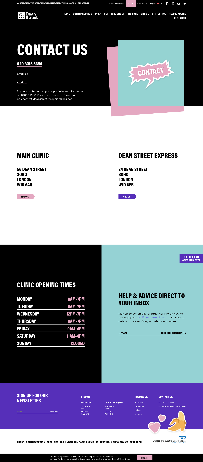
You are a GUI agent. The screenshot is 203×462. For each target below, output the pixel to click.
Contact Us (142, 3)
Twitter (138, 410)
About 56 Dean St (116, 3)
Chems (145, 13)
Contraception (82, 13)
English (153, 3)
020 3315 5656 (29, 63)
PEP (106, 13)
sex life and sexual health (152, 317)
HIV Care (132, 13)
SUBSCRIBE (54, 411)
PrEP (98, 13)
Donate (130, 3)
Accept (144, 458)
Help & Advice (177, 13)
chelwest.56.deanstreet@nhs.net (172, 406)
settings (126, 459)
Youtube (138, 414)
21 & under (117, 13)
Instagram (139, 406)
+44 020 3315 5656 (166, 402)
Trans (66, 13)
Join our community (173, 332)
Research (180, 18)
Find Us (22, 82)
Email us (22, 73)
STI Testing (159, 13)
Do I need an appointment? (191, 258)
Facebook (139, 402)
